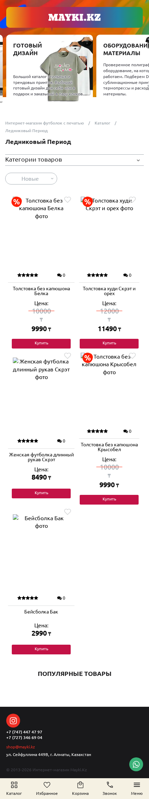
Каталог (102, 123)
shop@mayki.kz (20, 747)
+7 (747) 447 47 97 (24, 732)
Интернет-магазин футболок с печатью (44, 123)
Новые (30, 178)
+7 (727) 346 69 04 (24, 737)
